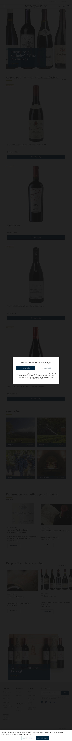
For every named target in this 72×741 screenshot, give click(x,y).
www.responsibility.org (35, 379)
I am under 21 (46, 368)
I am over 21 (26, 368)
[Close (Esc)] (57, 359)
